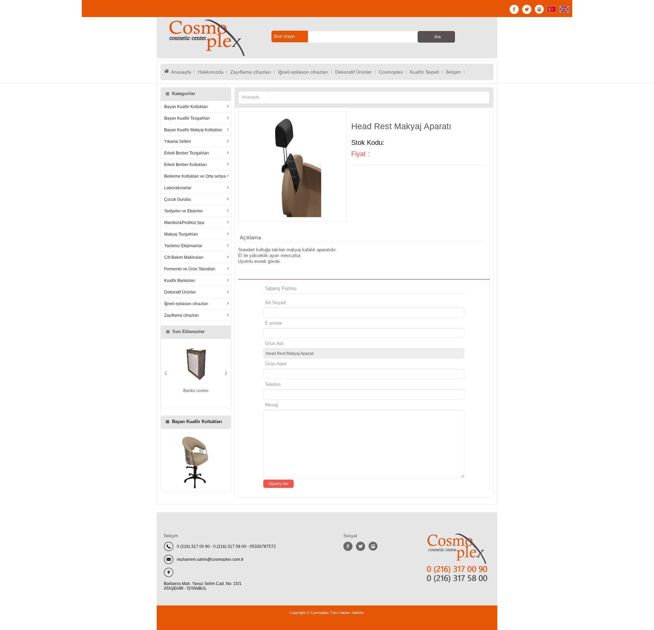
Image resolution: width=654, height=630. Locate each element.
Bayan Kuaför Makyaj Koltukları (193, 129)
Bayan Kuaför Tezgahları (187, 118)
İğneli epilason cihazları (303, 72)
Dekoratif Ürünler (353, 72)
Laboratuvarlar (177, 187)
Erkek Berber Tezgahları (186, 153)
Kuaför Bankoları (179, 280)
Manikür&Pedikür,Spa (184, 222)
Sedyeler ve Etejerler (183, 211)
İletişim (453, 72)
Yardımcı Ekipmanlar (183, 245)
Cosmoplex (391, 72)
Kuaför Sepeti (424, 72)
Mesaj (271, 404)
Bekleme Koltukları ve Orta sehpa (195, 176)
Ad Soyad (275, 302)
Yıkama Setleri (177, 141)
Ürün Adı (274, 343)
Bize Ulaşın (284, 36)
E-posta (302, 323)
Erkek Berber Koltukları (185, 164)
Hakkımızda (210, 72)
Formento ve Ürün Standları (189, 269)
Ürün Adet (275, 363)
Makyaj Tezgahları (181, 234)
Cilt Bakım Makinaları (183, 257)
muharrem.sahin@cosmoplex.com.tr (210, 559)
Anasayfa (181, 72)
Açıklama (250, 237)
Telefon (273, 384)
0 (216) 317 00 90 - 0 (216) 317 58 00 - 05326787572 (226, 546)
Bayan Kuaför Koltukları (186, 106)
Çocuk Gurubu (177, 199)
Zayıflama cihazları (250, 72)
